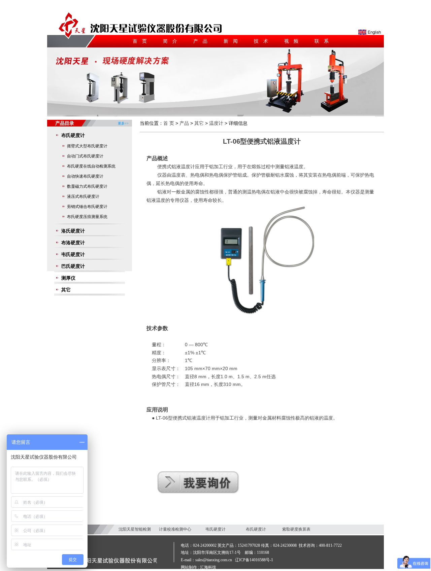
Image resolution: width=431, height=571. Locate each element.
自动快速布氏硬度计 (85, 176)
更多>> (123, 120)
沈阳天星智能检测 (135, 529)
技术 (263, 41)
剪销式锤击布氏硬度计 (87, 206)
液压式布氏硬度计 (83, 196)
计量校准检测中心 (175, 529)
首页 (142, 41)
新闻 (233, 41)
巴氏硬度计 (73, 266)
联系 (323, 41)
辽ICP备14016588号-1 (254, 560)
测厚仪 (68, 278)
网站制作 (189, 567)
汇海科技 (208, 567)
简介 (172, 41)
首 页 (168, 123)
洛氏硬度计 (73, 231)
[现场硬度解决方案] (215, 113)
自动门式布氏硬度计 (85, 156)
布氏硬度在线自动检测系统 (91, 166)
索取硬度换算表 (296, 529)
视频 (293, 41)
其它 (66, 289)
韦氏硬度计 (73, 254)
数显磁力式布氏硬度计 (87, 186)
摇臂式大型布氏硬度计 (87, 146)
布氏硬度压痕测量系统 (87, 216)
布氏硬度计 (73, 135)
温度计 (216, 123)
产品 (202, 41)
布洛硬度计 (73, 242)
